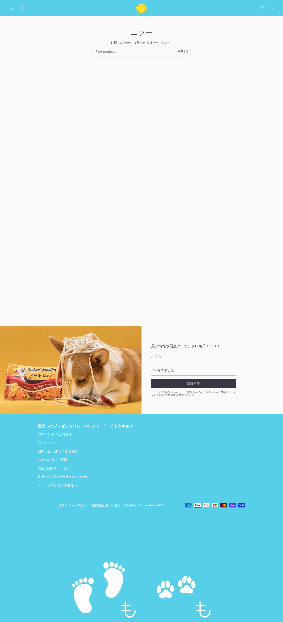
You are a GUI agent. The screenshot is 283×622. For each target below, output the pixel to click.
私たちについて (49, 443)
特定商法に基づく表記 (105, 505)
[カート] (271, 8)
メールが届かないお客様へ (57, 485)
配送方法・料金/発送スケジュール (63, 477)
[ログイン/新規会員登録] (262, 8)
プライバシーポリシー (73, 505)
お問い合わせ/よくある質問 (58, 451)
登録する (193, 383)
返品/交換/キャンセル (54, 468)
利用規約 (171, 394)
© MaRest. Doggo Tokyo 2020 (144, 505)
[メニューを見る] (11, 8)
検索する (183, 51)
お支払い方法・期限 (52, 460)
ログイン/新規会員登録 (55, 434)
